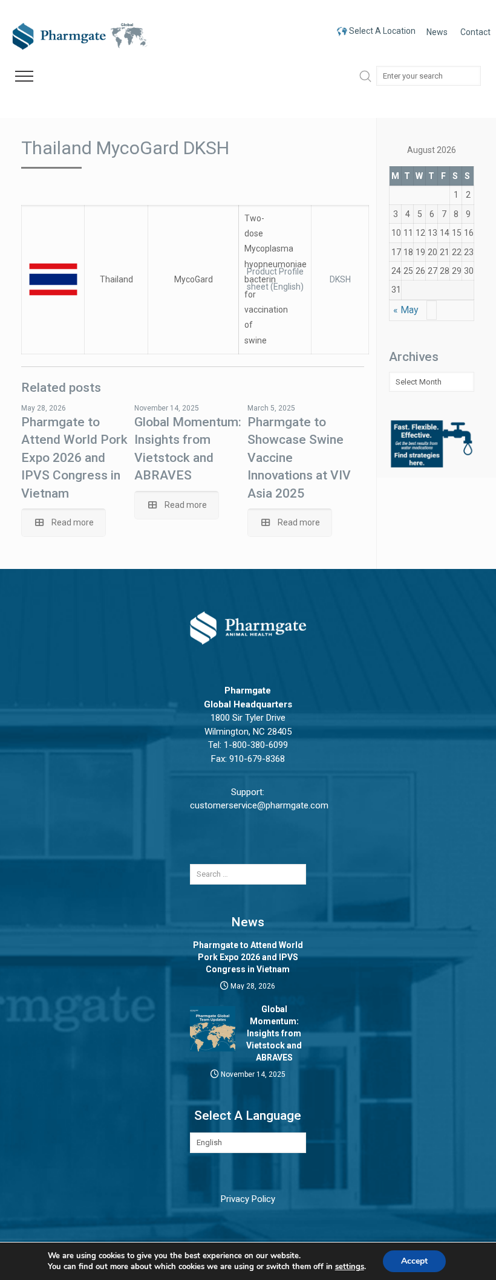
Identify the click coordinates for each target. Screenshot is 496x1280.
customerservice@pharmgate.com (259, 805)
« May (406, 310)
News (437, 32)
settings (349, 1266)
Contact (475, 32)
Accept (414, 1261)
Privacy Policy (248, 1199)
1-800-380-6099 (256, 744)
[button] (24, 77)
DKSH (340, 279)
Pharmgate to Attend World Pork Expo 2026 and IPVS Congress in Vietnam (74, 458)
